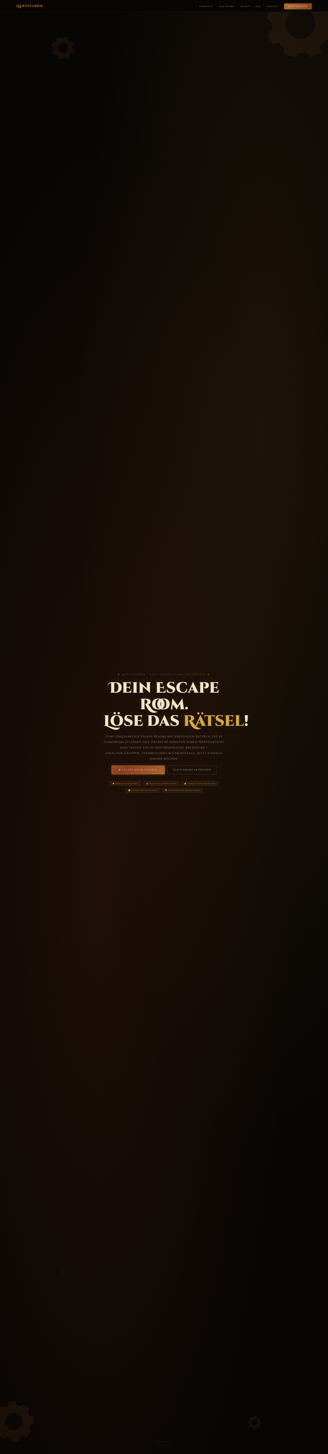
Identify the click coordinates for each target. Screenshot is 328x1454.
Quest (30, 6)
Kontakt (272, 6)
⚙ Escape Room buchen (138, 769)
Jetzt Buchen (298, 6)
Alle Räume (226, 6)
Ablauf (245, 6)
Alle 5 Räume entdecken (192, 769)
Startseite (206, 6)
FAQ (258, 6)
